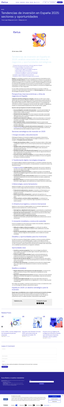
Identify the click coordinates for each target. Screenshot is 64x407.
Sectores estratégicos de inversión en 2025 (23, 66)
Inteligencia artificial (18, 167)
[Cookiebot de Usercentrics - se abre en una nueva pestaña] (5, 405)
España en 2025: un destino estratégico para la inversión (26, 76)
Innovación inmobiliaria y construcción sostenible (26, 73)
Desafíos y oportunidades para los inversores (24, 74)
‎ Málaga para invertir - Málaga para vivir (17, 20)
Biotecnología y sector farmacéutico (23, 70)
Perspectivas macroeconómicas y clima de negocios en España (28, 65)
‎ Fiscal (2, 20)
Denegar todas (54, 401)
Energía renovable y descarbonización (23, 68)
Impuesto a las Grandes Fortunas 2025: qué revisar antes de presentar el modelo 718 (31, 333)
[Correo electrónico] (43, 303)
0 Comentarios (8, 336)
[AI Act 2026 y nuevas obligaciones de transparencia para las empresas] (11, 315)
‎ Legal (6, 20)
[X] (39, 303)
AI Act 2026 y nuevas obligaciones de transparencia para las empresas (11, 333)
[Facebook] (37, 303)
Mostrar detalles (46, 405)
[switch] (25, 405)
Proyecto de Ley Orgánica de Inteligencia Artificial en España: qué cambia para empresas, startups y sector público (52, 334)
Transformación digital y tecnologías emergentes (26, 69)
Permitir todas (54, 396)
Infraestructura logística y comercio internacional (26, 72)
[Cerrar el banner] (62, 395)
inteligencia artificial (18, 127)
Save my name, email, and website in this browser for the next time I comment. (20, 364)
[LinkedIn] (41, 303)
